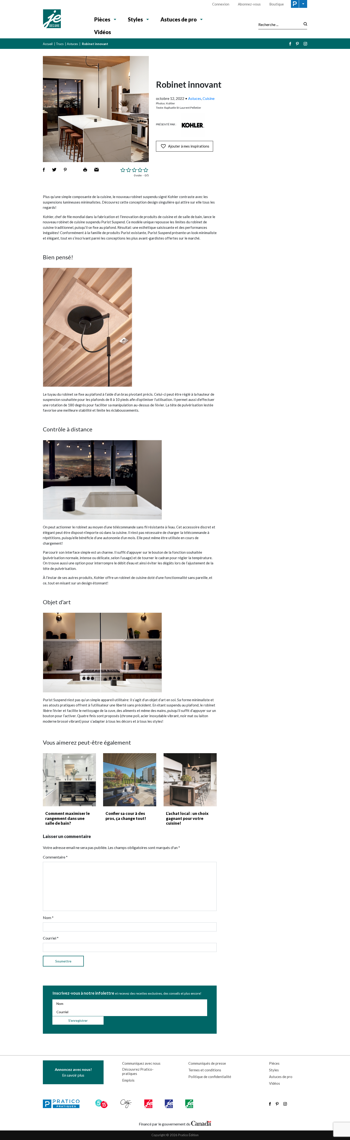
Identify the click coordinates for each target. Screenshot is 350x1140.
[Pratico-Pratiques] (63, 1104)
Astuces (72, 44)
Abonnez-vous (249, 4)
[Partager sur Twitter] (54, 170)
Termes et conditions (204, 1070)
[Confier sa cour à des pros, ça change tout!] (129, 779)
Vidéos (102, 32)
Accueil (48, 44)
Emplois (128, 1080)
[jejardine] (189, 1104)
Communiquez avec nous (141, 1063)
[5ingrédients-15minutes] (102, 1104)
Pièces (102, 19)
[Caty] (126, 1104)
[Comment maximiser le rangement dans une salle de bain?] (69, 779)
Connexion (220, 4)
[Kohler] (193, 125)
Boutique (276, 4)
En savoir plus (73, 1072)
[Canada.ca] (201, 1123)
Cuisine (209, 98)
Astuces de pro (178, 19)
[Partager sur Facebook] (44, 170)
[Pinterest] (297, 44)
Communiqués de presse (207, 1063)
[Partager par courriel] (96, 170)
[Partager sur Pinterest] (65, 170)
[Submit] (304, 24)
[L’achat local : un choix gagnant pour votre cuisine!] (190, 779)
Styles (135, 19)
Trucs (60, 44)
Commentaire (55, 857)
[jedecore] (169, 1104)
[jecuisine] (148, 1104)
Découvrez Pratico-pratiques (138, 1071)
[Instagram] (305, 44)
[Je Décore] (64, 19)
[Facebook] (290, 44)
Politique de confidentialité (209, 1076)
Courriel (51, 938)
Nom (48, 917)
